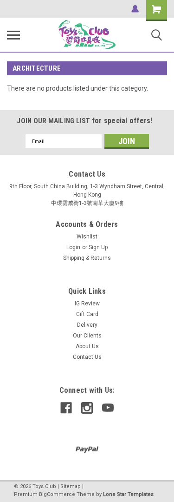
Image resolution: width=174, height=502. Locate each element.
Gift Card (87, 314)
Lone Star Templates (128, 494)
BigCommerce (57, 494)
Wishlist (87, 236)
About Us (87, 346)
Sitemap (70, 486)
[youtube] (108, 408)
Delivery (87, 325)
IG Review (87, 303)
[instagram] (87, 408)
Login (73, 247)
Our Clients (87, 335)
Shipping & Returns (87, 258)
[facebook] (66, 408)
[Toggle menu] (13, 34)
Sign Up (98, 247)
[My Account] (135, 9)
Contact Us (87, 357)
